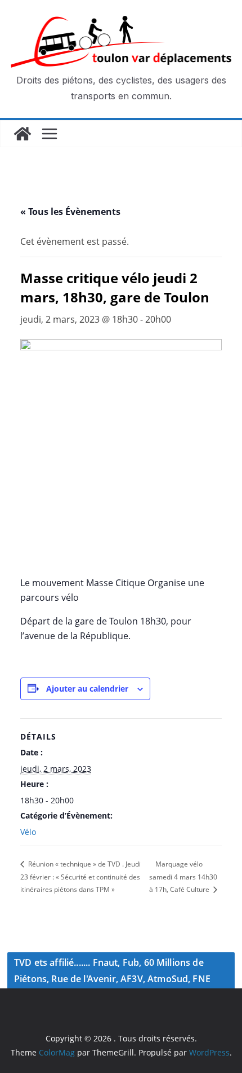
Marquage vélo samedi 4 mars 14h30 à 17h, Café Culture (183, 876)
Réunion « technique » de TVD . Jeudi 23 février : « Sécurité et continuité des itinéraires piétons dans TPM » (80, 876)
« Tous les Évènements (70, 211)
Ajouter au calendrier (87, 688)
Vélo (28, 831)
